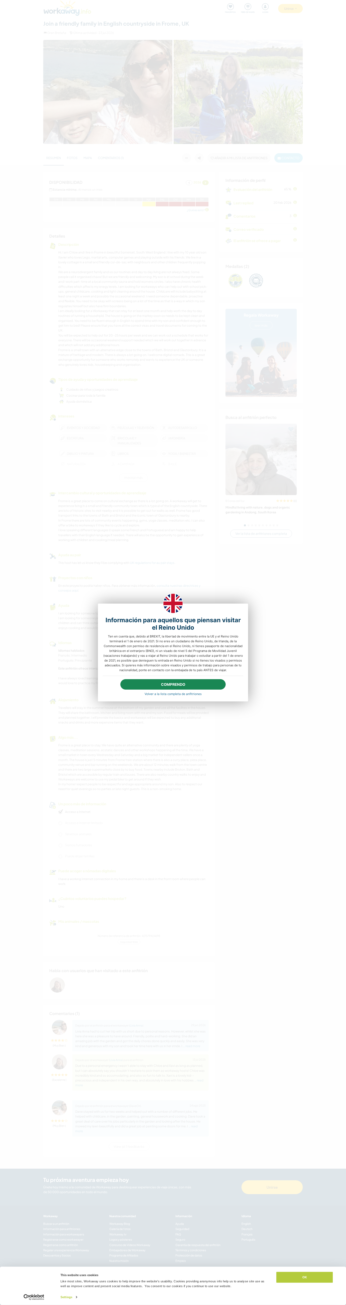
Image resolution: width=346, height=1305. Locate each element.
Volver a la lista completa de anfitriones (173, 694)
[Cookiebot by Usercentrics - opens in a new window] (33, 1297)
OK (304, 1277)
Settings (66, 1297)
